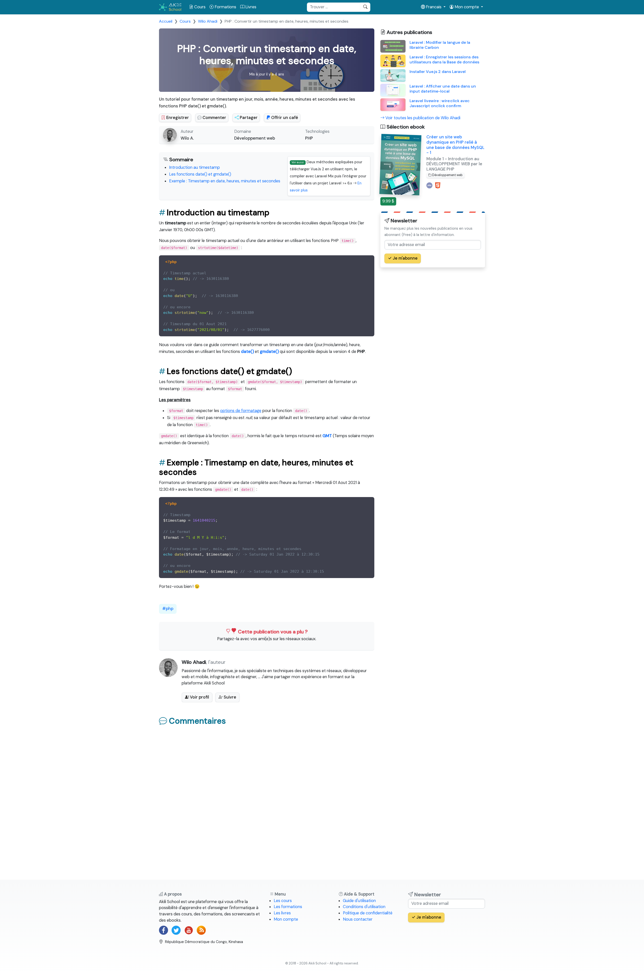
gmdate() (269, 351)
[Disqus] (266, 792)
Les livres (282, 913)
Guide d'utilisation (359, 900)
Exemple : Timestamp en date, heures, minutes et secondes (224, 181)
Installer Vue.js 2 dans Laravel (438, 71)
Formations (225, 7)
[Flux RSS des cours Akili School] (201, 930)
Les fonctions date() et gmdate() (200, 174)
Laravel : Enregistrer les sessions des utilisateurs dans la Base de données (444, 59)
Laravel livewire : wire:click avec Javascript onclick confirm (440, 103)
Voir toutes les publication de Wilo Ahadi (422, 117)
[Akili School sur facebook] (163, 930)
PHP (309, 138)
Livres (250, 7)
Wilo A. (187, 138)
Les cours (283, 900)
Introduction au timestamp (194, 167)
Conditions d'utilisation (364, 906)
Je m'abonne (405, 258)
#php (167, 608)
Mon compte (286, 919)
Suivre (229, 697)
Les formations (288, 906)
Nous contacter (358, 919)
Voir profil (199, 697)
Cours (199, 7)
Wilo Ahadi (207, 21)
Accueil (165, 21)
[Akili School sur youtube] (188, 930)
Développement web (254, 138)
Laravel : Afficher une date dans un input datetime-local (443, 89)
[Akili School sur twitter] (176, 930)
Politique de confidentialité (367, 913)
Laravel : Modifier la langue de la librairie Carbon (440, 45)
